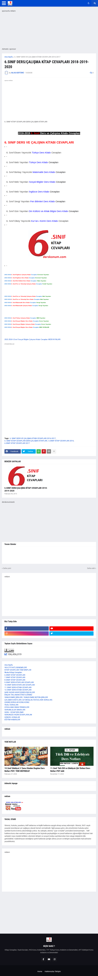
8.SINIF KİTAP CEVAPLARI (14, 680)
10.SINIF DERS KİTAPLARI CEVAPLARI (19, 685)
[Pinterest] (44, 451)
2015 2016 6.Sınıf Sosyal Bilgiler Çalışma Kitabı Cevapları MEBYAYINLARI (32, 339)
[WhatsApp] (38, 451)
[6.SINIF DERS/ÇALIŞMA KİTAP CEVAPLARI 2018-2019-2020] (26, 476)
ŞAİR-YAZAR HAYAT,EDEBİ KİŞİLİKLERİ (19, 692)
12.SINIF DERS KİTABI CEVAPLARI (18, 690)
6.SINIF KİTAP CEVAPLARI (14, 675)
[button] (4, 3)
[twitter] (71, 633)
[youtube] (71, 628)
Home (39, 971)
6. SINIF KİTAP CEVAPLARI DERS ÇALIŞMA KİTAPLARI (25, 441)
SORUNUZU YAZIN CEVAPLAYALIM (18, 715)
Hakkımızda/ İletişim (53, 971)
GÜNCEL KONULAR (12, 717)
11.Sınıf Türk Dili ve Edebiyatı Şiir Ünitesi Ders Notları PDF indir (70, 769)
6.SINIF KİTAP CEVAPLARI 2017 (17, 443)
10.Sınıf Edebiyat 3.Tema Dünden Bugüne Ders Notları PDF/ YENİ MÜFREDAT (24, 769)
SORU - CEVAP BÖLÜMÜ (13, 712)
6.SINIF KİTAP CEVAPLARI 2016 (61, 441)
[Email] (49, 451)
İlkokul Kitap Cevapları (13, 672)
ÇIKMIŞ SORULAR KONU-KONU (16, 702)
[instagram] (26, 633)
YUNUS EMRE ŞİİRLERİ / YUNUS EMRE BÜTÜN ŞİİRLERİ (26, 697)
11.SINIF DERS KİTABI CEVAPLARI (18, 687)
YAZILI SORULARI (11, 705)
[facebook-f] (26, 628)
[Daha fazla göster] (54, 451)
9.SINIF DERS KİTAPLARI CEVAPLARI (19, 682)
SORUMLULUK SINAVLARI (14, 710)
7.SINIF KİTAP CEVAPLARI (14, 677)
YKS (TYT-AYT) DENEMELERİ (15, 667)
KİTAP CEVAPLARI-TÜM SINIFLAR (17, 670)
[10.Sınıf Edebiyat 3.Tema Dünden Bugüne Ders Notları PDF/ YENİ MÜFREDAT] (26, 756)
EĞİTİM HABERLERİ (12, 720)
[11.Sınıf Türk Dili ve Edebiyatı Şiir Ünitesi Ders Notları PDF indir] (72, 756)
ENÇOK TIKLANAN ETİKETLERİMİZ (18, 695)
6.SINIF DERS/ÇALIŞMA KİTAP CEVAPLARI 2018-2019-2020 (25, 489)
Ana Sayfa (8, 57)
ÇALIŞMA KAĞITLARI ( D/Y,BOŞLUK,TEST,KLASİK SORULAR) (28, 700)
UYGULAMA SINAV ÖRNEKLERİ (16, 707)
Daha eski (91, 568)
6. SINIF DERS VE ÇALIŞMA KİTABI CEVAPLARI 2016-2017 (37, 57)
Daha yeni (7, 568)
